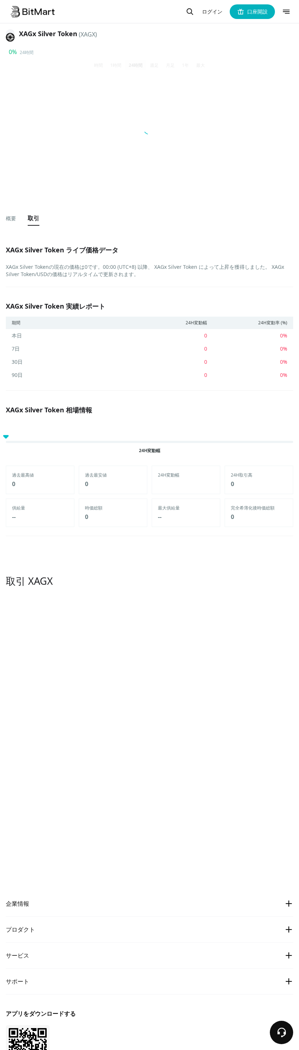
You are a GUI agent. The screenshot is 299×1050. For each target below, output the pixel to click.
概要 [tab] (11, 218)
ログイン (212, 11)
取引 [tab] (33, 218)
